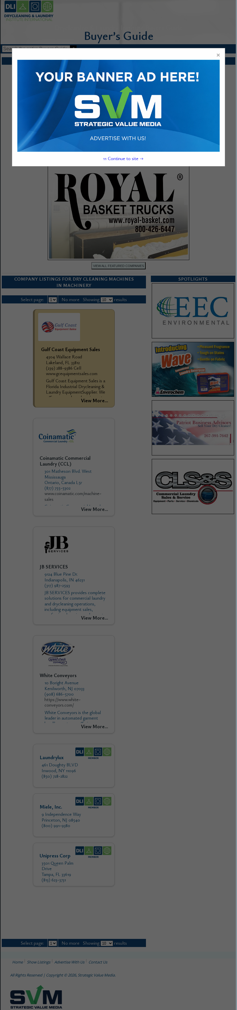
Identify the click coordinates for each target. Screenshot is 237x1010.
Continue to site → (123, 158)
